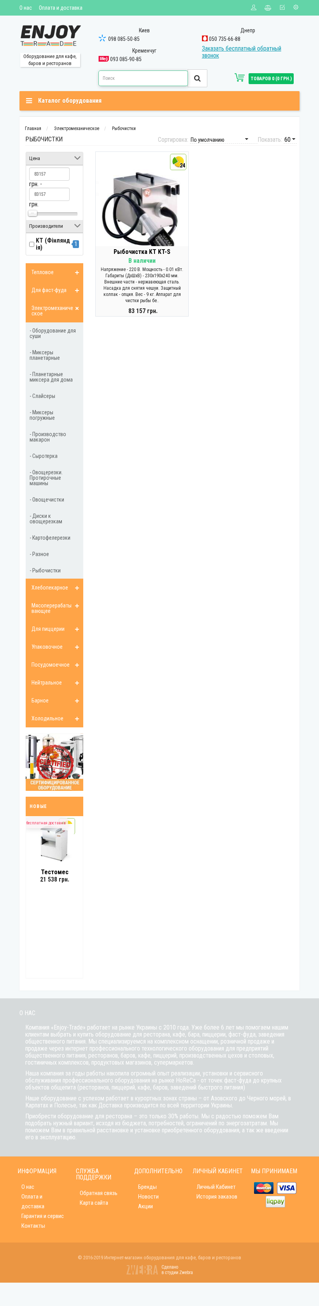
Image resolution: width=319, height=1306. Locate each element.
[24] (142, 213)
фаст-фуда (242, 1034)
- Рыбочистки (45, 570)
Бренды (147, 1186)
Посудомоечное (51, 665)
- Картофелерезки (50, 538)
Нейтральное (47, 682)
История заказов (216, 1196)
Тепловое (43, 272)
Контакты (33, 1225)
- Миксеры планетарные (45, 355)
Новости (148, 1196)
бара (194, 1034)
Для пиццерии (48, 629)
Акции (145, 1206)
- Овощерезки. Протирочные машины (46, 477)
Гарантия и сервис (42, 1216)
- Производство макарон (48, 437)
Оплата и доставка (60, 8)
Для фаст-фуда (49, 290)
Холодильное (47, 718)
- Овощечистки (47, 499)
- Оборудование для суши (53, 333)
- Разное (39, 554)
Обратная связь (98, 1193)
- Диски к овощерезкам (46, 519)
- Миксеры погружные (42, 415)
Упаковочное (47, 647)
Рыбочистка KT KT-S (142, 251)
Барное (40, 700)
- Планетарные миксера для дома (51, 377)
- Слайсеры (42, 396)
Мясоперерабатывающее (52, 608)
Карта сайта (94, 1202)
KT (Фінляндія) (53, 244)
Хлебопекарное (50, 587)
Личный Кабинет (216, 1186)
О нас (25, 8)
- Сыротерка (44, 456)
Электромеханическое (52, 311)
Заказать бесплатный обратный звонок (241, 52)
